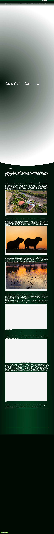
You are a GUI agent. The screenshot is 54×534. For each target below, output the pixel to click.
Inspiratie (24, 3)
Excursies (29, 3)
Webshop (33, 3)
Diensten (19, 3)
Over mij (37, 3)
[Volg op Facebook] (5, 0)
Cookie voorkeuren (4, 532)
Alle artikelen (9, 168)
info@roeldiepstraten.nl (44, 0)
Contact (42, 3)
